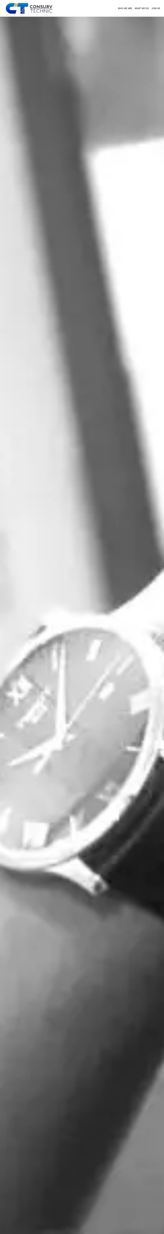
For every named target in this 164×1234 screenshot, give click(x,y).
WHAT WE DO (142, 8)
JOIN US (156, 8)
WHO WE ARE (125, 8)
